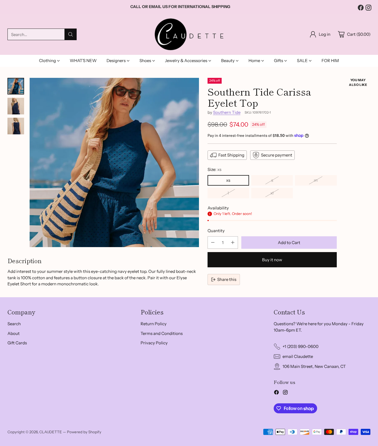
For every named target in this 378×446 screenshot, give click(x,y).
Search (14, 323)
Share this (226, 279)
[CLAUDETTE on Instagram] (368, 8)
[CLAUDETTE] (189, 34)
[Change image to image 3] (15, 126)
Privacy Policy (154, 342)
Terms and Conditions (162, 333)
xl (272, 193)
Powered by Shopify (84, 432)
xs (228, 180)
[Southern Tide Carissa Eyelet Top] (114, 162)
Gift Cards (17, 342)
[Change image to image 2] (15, 106)
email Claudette (298, 356)
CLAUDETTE (50, 432)
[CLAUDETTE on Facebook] (360, 8)
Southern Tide (226, 112)
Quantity (216, 230)
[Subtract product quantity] (213, 242)
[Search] (70, 34)
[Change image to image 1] (15, 86)
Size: (214, 169)
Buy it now (272, 259)
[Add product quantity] (233, 242)
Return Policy (154, 323)
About (13, 333)
